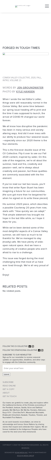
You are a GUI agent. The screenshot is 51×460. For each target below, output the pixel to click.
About (6, 392)
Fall (39, 77)
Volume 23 (15, 80)
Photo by (19, 92)
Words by (23, 88)
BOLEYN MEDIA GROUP (25, 455)
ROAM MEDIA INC (21, 452)
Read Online (9, 385)
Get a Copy (8, 389)
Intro (6, 80)
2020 (33, 77)
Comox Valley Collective (16, 77)
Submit (6, 374)
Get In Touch (9, 396)
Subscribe (8, 382)
